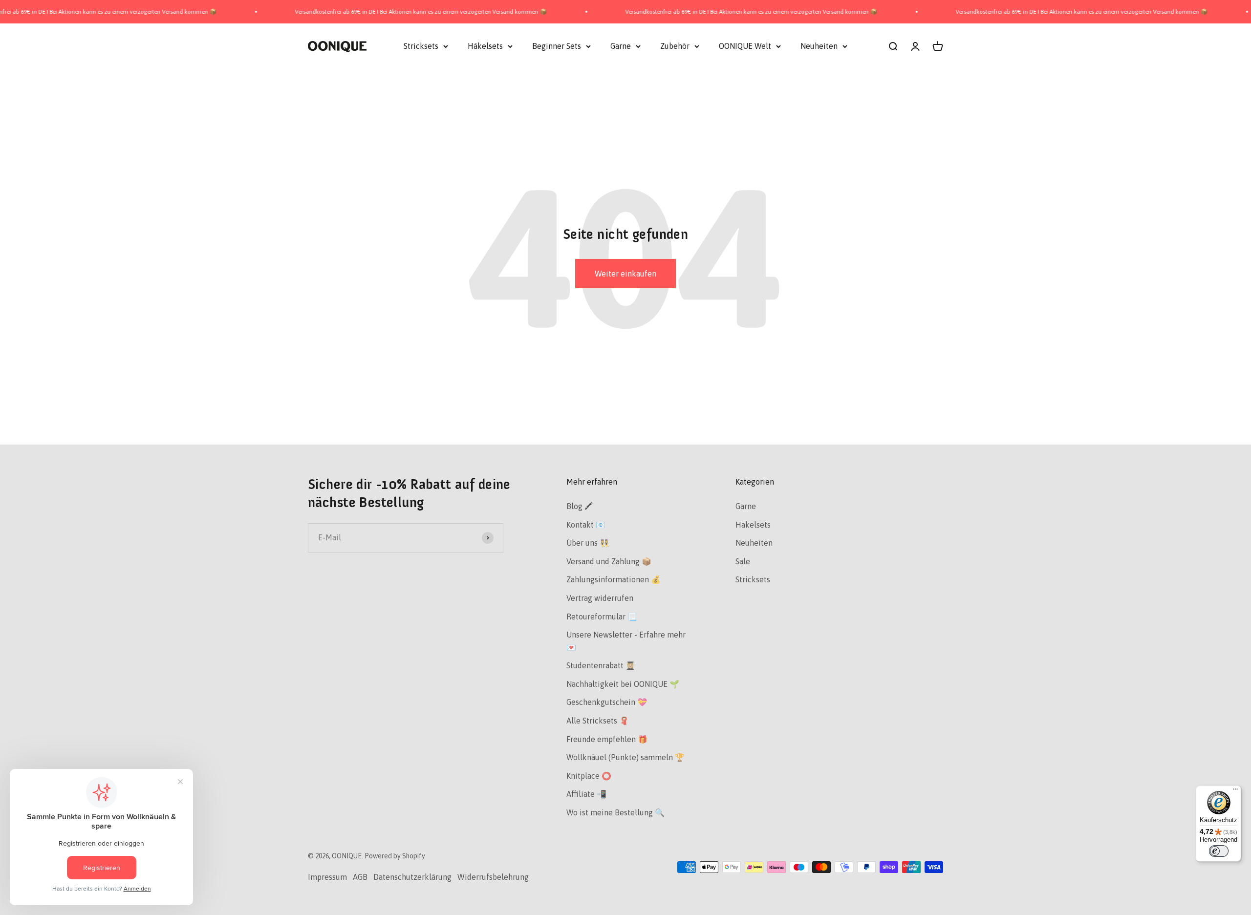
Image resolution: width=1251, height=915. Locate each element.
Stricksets (421, 46)
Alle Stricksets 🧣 (597, 720)
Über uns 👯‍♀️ (587, 542)
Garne (620, 46)
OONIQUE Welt (745, 46)
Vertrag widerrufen (599, 598)
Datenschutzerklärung (412, 876)
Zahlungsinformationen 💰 (613, 579)
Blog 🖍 (579, 506)
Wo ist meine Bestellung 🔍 (615, 812)
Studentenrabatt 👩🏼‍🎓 (600, 665)
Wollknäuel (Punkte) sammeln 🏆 (625, 757)
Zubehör (675, 46)
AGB (360, 876)
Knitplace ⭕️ (588, 775)
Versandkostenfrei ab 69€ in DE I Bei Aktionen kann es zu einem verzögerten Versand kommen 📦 (385, 11)
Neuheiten (819, 46)
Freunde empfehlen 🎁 (606, 739)
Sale (742, 561)
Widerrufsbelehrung (493, 876)
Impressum (327, 876)
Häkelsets (485, 46)
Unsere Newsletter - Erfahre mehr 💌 (626, 641)
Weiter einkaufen (625, 273)
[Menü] (1235, 791)
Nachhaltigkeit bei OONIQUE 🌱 (622, 684)
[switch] (1219, 851)
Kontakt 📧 (585, 524)
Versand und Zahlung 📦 (608, 561)
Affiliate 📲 (586, 793)
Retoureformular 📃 (601, 616)
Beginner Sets (556, 46)
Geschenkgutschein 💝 (606, 702)
